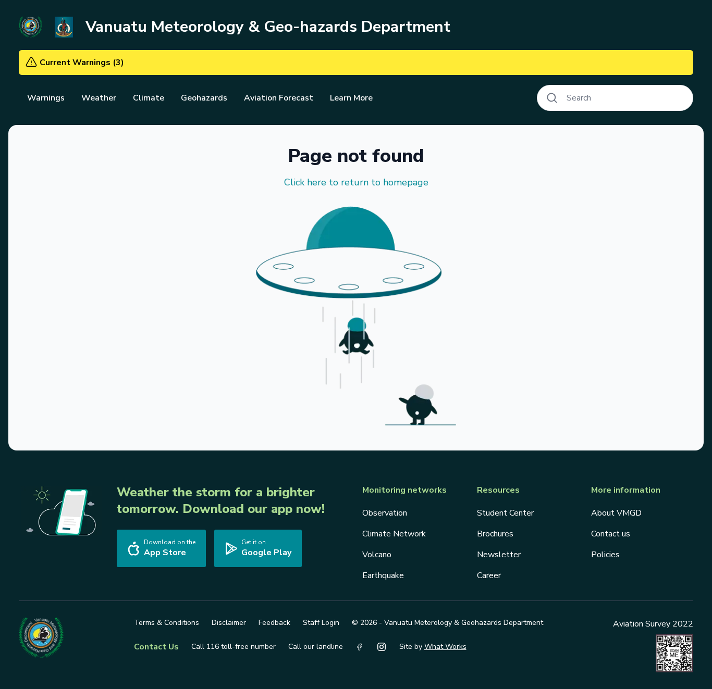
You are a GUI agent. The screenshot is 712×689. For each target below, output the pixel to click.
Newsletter (499, 554)
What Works (445, 647)
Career (489, 575)
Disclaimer (229, 623)
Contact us (610, 534)
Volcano (376, 554)
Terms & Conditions (166, 623)
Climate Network (394, 534)
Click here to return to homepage (356, 182)
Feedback (274, 623)
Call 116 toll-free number (233, 647)
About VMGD (616, 513)
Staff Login (321, 623)
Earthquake (383, 575)
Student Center (505, 513)
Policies (605, 554)
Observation (384, 513)
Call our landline (315, 647)
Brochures (495, 534)
